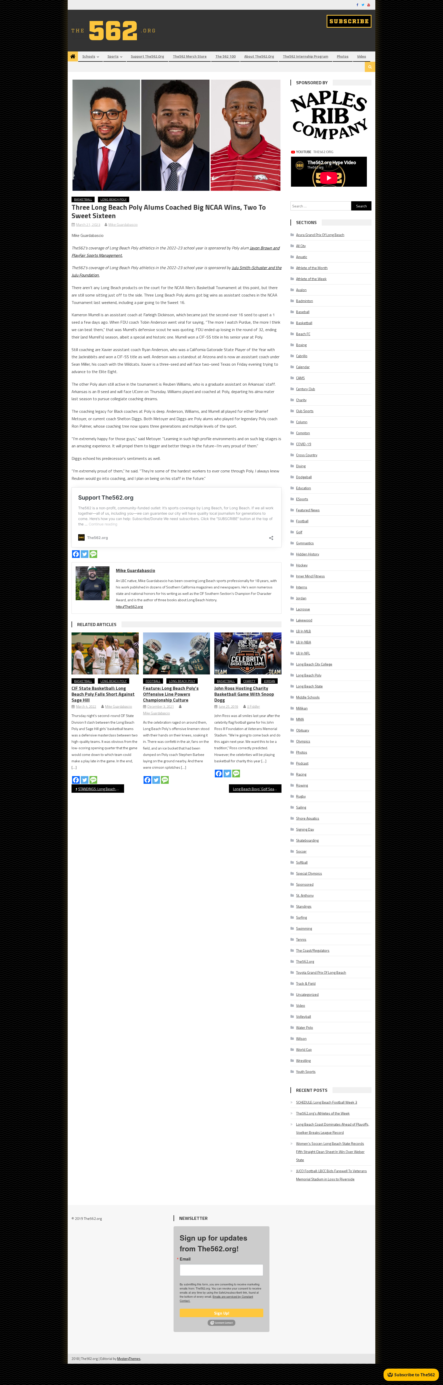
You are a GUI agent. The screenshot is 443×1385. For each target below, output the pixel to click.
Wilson (301, 1038)
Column (301, 422)
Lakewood (304, 620)
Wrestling (303, 1060)
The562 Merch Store (190, 56)
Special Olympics (309, 873)
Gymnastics (305, 543)
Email (185, 1259)
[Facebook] (76, 554)
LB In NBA (303, 642)
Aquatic (301, 256)
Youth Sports (306, 1071)
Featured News (308, 510)
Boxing (301, 344)
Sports (112, 56)
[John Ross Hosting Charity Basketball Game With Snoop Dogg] (247, 653)
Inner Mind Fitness (310, 576)
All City (301, 245)
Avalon (301, 289)
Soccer (301, 851)
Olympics (303, 741)
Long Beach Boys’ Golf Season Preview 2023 (257, 788)
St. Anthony (305, 895)
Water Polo (304, 1027)
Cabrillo (301, 355)
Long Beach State (309, 686)
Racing (301, 774)
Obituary (302, 730)
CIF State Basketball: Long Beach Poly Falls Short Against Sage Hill (103, 694)
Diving (301, 466)
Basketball (83, 199)
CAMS (300, 377)
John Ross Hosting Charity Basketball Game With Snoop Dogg (244, 694)
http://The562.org (129, 606)
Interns (301, 587)
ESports (302, 499)
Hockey (302, 565)
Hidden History (307, 554)
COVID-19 (303, 444)
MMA (300, 719)
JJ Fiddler (253, 706)
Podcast (302, 763)
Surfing (301, 917)
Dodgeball (304, 477)
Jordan (269, 681)
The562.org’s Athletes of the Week (323, 1113)
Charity (249, 681)
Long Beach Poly (113, 199)
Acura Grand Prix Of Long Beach (320, 234)
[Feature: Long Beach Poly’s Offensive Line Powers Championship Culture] (176, 653)
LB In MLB (303, 631)
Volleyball (303, 1016)
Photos (342, 56)
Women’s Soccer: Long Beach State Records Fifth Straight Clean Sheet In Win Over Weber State (330, 1151)
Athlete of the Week (311, 278)
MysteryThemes (128, 1358)
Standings (303, 906)
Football (153, 681)
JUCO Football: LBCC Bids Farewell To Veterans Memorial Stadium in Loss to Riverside (331, 1175)
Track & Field (306, 983)
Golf (299, 532)
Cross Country (306, 455)
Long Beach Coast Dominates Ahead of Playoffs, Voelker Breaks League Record (332, 1128)
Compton (303, 433)
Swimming (304, 928)
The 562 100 (225, 56)
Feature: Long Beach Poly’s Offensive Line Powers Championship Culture (171, 694)
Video (361, 56)
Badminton (304, 300)
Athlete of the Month (312, 267)
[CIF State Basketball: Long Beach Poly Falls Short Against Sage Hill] (105, 653)
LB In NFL (303, 653)
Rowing (302, 785)
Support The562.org (147, 56)
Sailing (301, 807)
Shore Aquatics (307, 818)
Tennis (301, 939)
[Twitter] (84, 554)
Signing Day (305, 829)
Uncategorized (307, 994)
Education (303, 488)
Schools (88, 56)
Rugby (301, 796)
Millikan (302, 708)
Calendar (303, 366)
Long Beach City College (314, 664)
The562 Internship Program (305, 56)
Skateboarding (307, 840)
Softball (302, 862)
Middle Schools (308, 697)
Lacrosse (303, 609)
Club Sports (305, 411)
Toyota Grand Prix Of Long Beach (321, 972)
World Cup (304, 1049)
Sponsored (305, 884)
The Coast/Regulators (312, 950)
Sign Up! (221, 1313)
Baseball (302, 311)
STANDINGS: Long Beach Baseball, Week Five (101, 788)
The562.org (305, 961)
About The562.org (259, 56)
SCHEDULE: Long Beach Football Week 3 (326, 1102)
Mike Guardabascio (123, 224)
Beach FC (303, 333)
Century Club (305, 389)
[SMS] (93, 554)
